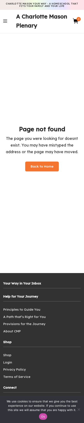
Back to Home (42, 166)
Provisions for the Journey (24, 324)
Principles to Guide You (21, 309)
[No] (78, 409)
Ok (43, 416)
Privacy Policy (14, 369)
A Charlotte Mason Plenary (41, 21)
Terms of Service (16, 377)
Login (7, 362)
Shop (7, 355)
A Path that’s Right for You (24, 317)
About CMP (12, 331)
